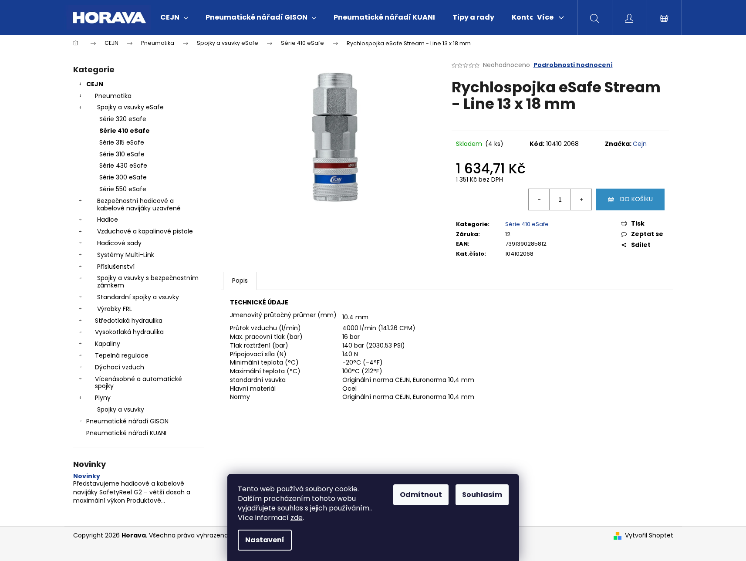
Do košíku (636, 199)
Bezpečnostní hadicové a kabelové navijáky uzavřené (139, 204)
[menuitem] (174, 17)
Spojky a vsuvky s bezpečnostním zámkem (148, 282)
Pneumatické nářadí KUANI (126, 433)
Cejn (640, 143)
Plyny (103, 397)
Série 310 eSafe (122, 154)
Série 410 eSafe (124, 130)
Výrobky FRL (114, 308)
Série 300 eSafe (123, 177)
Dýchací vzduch (119, 367)
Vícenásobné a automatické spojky (138, 383)
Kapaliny (107, 343)
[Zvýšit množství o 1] (580, 199)
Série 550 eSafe (122, 189)
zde (296, 518)
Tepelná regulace (122, 355)
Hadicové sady (119, 243)
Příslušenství (116, 266)
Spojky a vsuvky (120, 409)
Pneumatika (113, 95)
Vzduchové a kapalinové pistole (145, 231)
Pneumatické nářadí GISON (127, 421)
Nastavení (264, 540)
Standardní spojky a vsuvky (138, 297)
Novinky (86, 476)
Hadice (107, 219)
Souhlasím (482, 495)
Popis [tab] (240, 280)
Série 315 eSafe (121, 142)
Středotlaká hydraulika (128, 320)
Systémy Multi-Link (125, 254)
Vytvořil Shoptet (649, 535)
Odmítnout (421, 495)
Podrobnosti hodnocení (573, 65)
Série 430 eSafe (123, 165)
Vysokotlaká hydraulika (129, 332)
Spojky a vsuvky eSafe (130, 107)
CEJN (94, 84)
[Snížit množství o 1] (539, 199)
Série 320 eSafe (122, 119)
